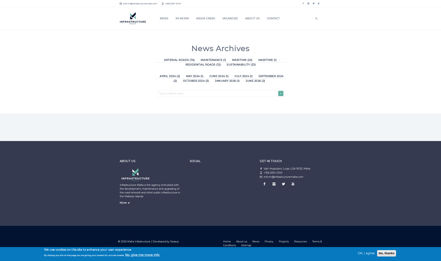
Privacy (269, 241)
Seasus (174, 241)
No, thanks (386, 253)
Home (227, 241)
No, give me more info (142, 255)
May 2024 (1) (195, 76)
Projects (284, 241)
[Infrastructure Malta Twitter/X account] (313, 3)
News (164, 18)
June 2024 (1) (219, 76)
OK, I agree (366, 253)
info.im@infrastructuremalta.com (140, 3)
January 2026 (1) (227, 80)
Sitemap (246, 245)
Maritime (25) (242, 60)
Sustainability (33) (241, 64)
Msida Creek (205, 18)
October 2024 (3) (196, 80)
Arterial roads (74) (179, 60)
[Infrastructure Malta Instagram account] (308, 3)
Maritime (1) (267, 60)
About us (252, 18)
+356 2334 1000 (173, 3)
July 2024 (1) (243, 76)
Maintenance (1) (213, 60)
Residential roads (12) (203, 64)
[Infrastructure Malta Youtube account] (318, 3)
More (123, 202)
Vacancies (230, 18)
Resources (300, 241)
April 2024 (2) (170, 76)
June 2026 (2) (255, 80)
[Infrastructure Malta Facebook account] (303, 3)
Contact (273, 18)
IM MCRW (182, 18)
